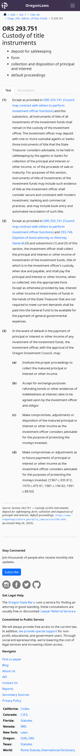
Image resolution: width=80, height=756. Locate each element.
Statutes (26, 721)
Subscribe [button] (12, 572)
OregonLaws (37, 5)
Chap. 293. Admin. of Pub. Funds (27, 18)
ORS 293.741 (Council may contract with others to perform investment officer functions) (43, 105)
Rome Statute (30, 750)
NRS (23, 726)
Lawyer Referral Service (57, 611)
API (4, 677)
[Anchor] (65, 211)
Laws (24, 732)
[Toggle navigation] (72, 5)
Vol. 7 (22, 14)
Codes (25, 709)
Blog (5, 665)
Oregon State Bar (20, 602)
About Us (8, 671)
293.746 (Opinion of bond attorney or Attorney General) (42, 237)
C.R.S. (24, 715)
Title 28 (34, 14)
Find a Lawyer (11, 659)
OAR (24, 738)
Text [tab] (8, 90)
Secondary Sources (15, 695)
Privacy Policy (11, 701)
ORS (12, 14)
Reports (7, 689)
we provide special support (38, 631)
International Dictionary (58, 750)
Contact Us (10, 683)
